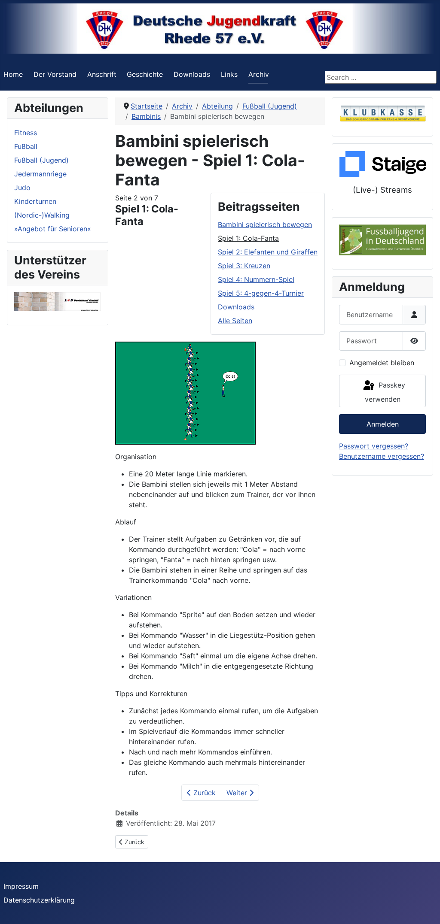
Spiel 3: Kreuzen (244, 265)
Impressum (21, 886)
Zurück (203, 792)
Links (229, 74)
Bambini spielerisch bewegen (265, 224)
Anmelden (383, 424)
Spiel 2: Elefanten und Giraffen (268, 252)
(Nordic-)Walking (42, 215)
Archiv (258, 74)
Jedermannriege (40, 174)
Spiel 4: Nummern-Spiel (256, 279)
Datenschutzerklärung (39, 900)
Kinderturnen (35, 201)
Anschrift (101, 74)
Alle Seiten (235, 320)
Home (13, 74)
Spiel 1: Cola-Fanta (248, 238)
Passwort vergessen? (373, 446)
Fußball (25, 146)
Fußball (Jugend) (41, 160)
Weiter (237, 792)
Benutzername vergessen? (381, 456)
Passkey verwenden (385, 392)
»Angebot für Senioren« (52, 228)
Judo (22, 187)
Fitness (25, 132)
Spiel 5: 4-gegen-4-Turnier (261, 293)
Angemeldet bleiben (381, 362)
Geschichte (145, 74)
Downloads (192, 74)
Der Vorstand (55, 74)
